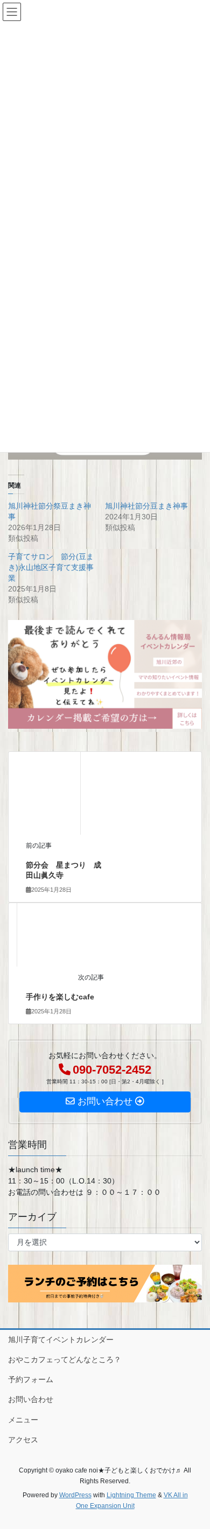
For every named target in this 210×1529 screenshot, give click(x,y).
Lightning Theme (131, 1495)
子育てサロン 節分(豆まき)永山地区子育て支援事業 (51, 567)
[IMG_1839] (105, 674)
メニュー (23, 1419)
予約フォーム (30, 1379)
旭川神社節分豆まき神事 (146, 506)
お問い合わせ (30, 1399)
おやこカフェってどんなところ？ (64, 1359)
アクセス (23, 1439)
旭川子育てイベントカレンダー (61, 1339)
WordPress (75, 1495)
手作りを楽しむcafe (60, 996)
